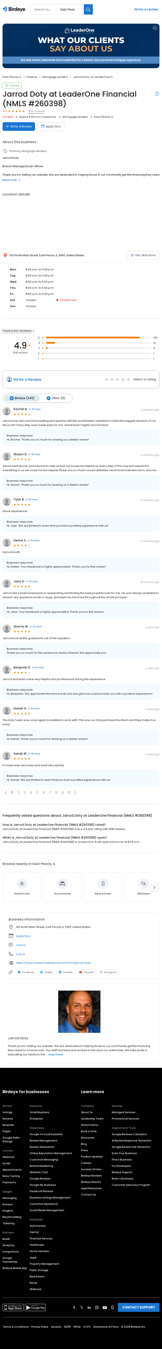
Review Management (43, 1140)
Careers (86, 1163)
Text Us (21, 945)
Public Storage (39, 1270)
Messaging (10, 1198)
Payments (9, 1182)
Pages (7, 1131)
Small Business (39, 1112)
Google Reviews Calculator (129, 1134)
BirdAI (6, 1239)
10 (69, 792)
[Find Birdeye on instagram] (97, 1307)
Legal (33, 1257)
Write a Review (21, 126)
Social (6, 1163)
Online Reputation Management (51, 1153)
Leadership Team (92, 1118)
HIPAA (77, 1327)
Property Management (44, 1264)
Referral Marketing (41, 1166)
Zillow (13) (58, 398)
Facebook (28, 972)
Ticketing (9, 1223)
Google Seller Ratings (11, 1139)
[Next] (154, 887)
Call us (20, 954)
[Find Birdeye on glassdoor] (112, 1307)
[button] (75, 793)
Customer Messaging (44, 1159)
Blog (84, 1144)
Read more (10, 180)
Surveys (8, 1204)
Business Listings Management (50, 1197)
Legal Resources (91, 1188)
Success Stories (91, 1169)
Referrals (8, 1125)
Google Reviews (40, 1178)
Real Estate (37, 1276)
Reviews (8, 1118)
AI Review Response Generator (131, 1140)
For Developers (121, 1166)
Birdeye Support (122, 1172)
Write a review (146, 9)
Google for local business (46, 1134)
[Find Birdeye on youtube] (105, 1307)
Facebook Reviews (41, 1191)
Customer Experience (44, 1204)
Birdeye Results (91, 1182)
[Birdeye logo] (15, 9)
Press (84, 1150)
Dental (34, 1232)
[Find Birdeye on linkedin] (89, 1307)
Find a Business (122, 1159)
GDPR (67, 1327)
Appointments (12, 1169)
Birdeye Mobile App (15, 1268)
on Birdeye (34, 409)
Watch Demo (89, 1125)
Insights (8, 1210)
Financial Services (41, 1238)
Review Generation (42, 1147)
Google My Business (43, 1185)
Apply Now (53, 126)
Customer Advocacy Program (131, 1185)
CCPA (86, 1327)
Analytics (9, 1245)
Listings (7, 1112)
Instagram (110, 972)
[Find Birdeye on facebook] (74, 1307)
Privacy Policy (39, 1327)
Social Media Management (47, 1210)
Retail (33, 1283)
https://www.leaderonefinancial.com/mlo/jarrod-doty (53, 963)
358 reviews (36, 111)
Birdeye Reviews (91, 1175)
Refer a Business (122, 1178)
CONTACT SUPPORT (138, 1307)
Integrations (11, 1251)
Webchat (9, 1157)
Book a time (89, 1131)
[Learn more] (81, 1012)
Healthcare (37, 1245)
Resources (87, 1137)
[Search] (88, 9)
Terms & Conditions (16, 1327)
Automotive (38, 1226)
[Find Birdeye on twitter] (81, 1307)
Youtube (88, 972)
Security (56, 1327)
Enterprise (36, 1118)
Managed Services (123, 1112)
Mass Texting (11, 1176)
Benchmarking (12, 1217)
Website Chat (39, 1172)
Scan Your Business (124, 1153)
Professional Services (125, 1118)
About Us (87, 1112)
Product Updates (92, 1156)
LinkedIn (68, 972)
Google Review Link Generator (131, 1147)
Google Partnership (10, 1260)
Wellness (36, 1289)
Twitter (48, 972)
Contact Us (88, 1194)
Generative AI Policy (106, 1327)
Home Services (39, 1251)
